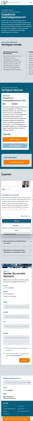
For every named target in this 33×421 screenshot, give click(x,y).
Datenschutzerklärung (16, 355)
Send (24, 360)
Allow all (16, 221)
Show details (24, 216)
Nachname (5, 312)
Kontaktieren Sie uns (16, 162)
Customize (16, 225)
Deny (16, 230)
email (4, 321)
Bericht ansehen (15, 146)
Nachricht (5, 333)
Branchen (5, 406)
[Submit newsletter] (28, 382)
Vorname (5, 302)
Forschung (20, 406)
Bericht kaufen (15, 139)
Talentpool (6, 414)
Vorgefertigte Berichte (7, 10)
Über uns (5, 411)
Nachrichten (20, 408)
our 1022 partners (11, 197)
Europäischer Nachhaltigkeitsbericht (10, 12)
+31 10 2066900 (8, 288)
